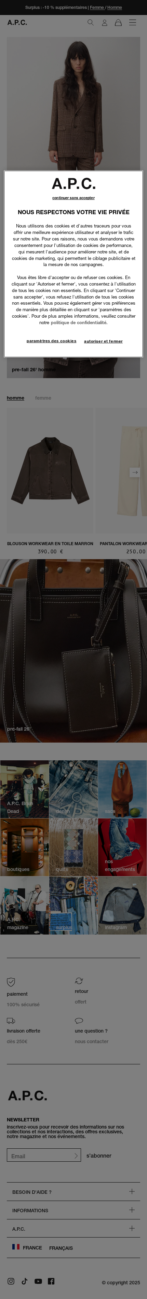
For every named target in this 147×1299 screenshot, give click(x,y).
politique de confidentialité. (79, 322)
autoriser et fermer (103, 341)
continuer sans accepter (73, 198)
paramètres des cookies (52, 340)
